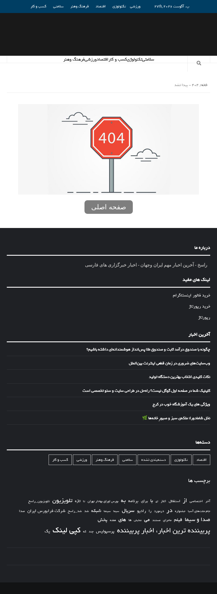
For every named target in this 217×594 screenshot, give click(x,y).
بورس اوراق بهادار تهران (103, 501)
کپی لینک (67, 530)
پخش (102, 520)
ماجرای (167, 520)
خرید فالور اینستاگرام (191, 295)
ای (156, 501)
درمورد (159, 511)
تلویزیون (62, 500)
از (185, 500)
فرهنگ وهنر (79, 6)
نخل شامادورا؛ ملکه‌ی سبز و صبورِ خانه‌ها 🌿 (176, 418)
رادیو (141, 510)
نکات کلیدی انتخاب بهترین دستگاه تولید (179, 377)
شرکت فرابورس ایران (46, 511)
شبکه (96, 511)
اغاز (163, 501)
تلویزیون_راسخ (39, 501)
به (123, 500)
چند (91, 531)
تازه (78, 501)
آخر (207, 501)
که (84, 531)
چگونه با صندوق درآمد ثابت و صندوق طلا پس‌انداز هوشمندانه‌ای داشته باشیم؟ (148, 349)
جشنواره (180, 511)
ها (130, 520)
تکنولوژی (119, 6)
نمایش (138, 520)
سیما (116, 511)
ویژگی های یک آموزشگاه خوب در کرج (181, 404)
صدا (22, 511)
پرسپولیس (105, 531)
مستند (156, 520)
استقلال (174, 501)
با (151, 501)
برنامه (133, 501)
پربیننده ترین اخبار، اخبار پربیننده (163, 530)
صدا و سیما (197, 519)
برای (144, 501)
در (169, 510)
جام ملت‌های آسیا (199, 511)
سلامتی (58, 6)
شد (86, 511)
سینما (107, 511)
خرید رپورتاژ (199, 306)
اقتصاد (101, 6)
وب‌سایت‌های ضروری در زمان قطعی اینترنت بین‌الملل (169, 363)
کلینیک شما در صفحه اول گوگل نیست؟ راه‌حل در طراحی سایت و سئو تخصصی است (146, 391)
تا (84, 501)
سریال (128, 511)
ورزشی (135, 6)
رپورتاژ (204, 317)
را (150, 511)
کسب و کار (38, 6)
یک (47, 531)
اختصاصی (196, 501)
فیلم (178, 520)
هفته (113, 520)
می (147, 520)
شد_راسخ (75, 511)
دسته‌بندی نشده (153, 460)
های (122, 520)
